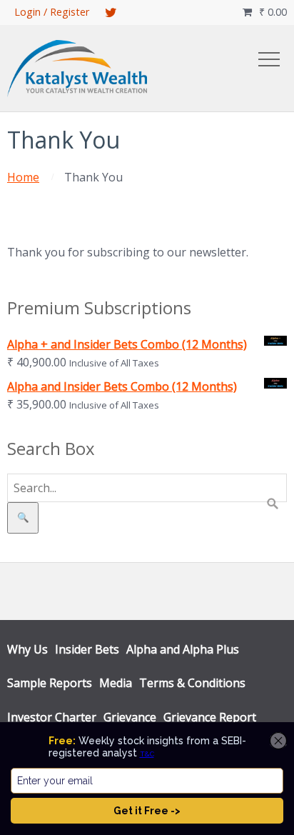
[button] (269, 59)
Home (23, 177)
